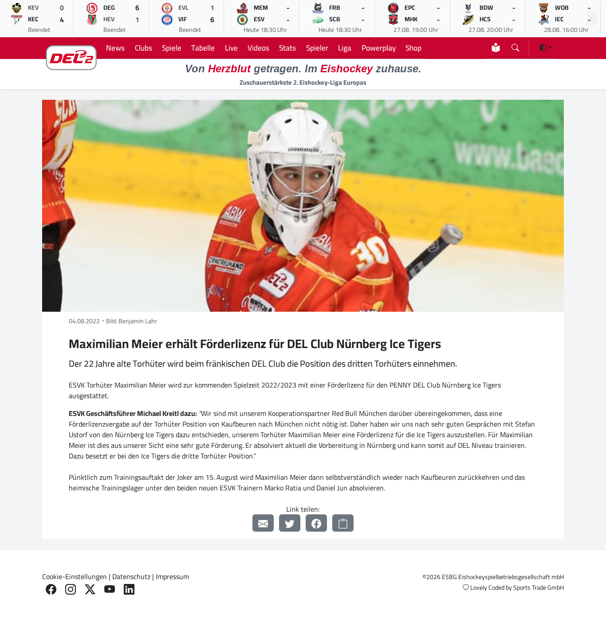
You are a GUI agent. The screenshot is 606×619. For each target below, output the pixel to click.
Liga (344, 47)
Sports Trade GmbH (538, 587)
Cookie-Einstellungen (74, 576)
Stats (287, 47)
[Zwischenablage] (343, 523)
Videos (258, 47)
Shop (413, 47)
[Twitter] (289, 523)
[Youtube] (109, 589)
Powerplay (379, 47)
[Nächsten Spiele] (591, 19)
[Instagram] (70, 589)
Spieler (317, 47)
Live (231, 47)
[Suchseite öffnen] (515, 46)
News (115, 47)
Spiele (171, 47)
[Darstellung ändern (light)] (545, 47)
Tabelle (203, 47)
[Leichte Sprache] (496, 48)
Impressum (172, 576)
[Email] (263, 523)
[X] (90, 589)
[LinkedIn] (129, 589)
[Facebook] (316, 523)
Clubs (143, 47)
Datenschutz (131, 576)
